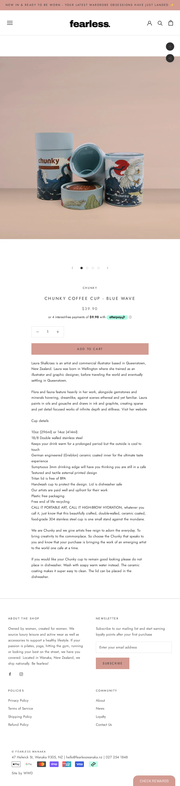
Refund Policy (18, 724)
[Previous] (72, 268)
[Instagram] (21, 674)
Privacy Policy (18, 700)
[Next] (107, 268)
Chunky (90, 288)
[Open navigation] (10, 23)
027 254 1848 (117, 757)
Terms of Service (20, 708)
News (100, 708)
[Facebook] (10, 674)
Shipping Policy (20, 716)
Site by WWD (22, 773)
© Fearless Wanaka (29, 751)
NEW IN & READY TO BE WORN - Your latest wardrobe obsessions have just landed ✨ (90, 5)
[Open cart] (171, 23)
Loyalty (101, 716)
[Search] (160, 22)
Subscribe (113, 663)
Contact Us (104, 724)
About (100, 700)
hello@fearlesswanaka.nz (84, 757)
